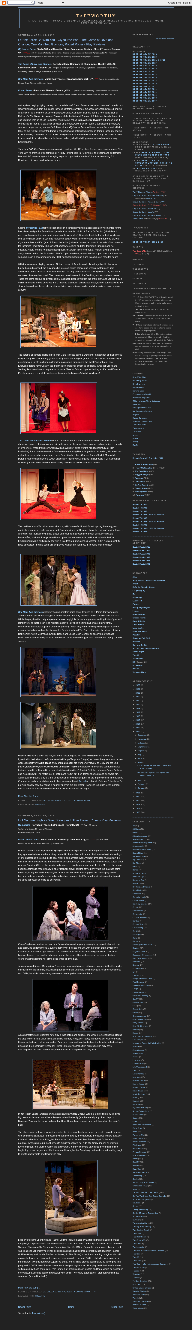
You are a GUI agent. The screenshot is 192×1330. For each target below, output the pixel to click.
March (141, 780)
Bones (135, 870)
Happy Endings (142, 475)
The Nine (136, 1254)
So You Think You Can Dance (145, 1193)
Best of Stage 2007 (145, 101)
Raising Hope (141, 492)
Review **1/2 (151, 198)
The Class (137, 1233)
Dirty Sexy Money (140, 958)
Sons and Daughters (142, 1199)
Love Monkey (138, 1074)
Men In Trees (138, 1084)
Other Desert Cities (28, 839)
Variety (135, 442)
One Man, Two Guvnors (30, 79)
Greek (135, 1013)
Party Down (137, 1128)
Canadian (137, 894)
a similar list (146, 168)
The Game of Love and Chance (34, 64)
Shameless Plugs (140, 1186)
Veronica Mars (139, 1295)
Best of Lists (138, 853)
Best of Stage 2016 (145, 75)
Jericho (136, 1046)
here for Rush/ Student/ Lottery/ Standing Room (153, 162)
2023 (138, 693)
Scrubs (136, 1179)
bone (135, 866)
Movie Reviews (139, 1094)
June (140, 758)
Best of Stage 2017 (145, 72)
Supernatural (138, 1216)
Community (140, 481)
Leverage (137, 1060)
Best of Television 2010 (148, 242)
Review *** (159, 215)
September (143, 747)
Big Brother (137, 860)
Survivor (136, 1220)
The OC (136, 1257)
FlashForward (138, 982)
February (142, 784)
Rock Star (137, 1169)
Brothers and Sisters (141, 887)
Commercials (138, 911)
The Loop (137, 1244)
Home (71, 1307)
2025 (138, 685)
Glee (135, 1006)
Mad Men (137, 1077)
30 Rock (136, 829)
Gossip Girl (137, 1009)
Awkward (140, 495)
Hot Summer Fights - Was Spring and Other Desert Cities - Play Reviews (69, 820)
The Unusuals (139, 1267)
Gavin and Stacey (140, 996)
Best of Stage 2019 (145, 66)
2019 (138, 705)
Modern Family (139, 1087)
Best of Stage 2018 (145, 69)
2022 (138, 697)
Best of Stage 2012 (145, 86)
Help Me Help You (140, 1026)
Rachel (82, 781)
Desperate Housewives (142, 955)
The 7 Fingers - (142, 192)
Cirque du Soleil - (148, 195)
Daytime (136, 948)
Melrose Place (139, 1080)
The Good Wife (141, 471)
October (141, 743)
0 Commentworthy (85, 800)
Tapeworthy (96, 16)
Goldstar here (160, 144)
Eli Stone (136, 962)
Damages (137, 934)
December (142, 735)
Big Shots (137, 863)
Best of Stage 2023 (145, 57)
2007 (138, 808)
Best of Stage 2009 (145, 95)
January (141, 788)
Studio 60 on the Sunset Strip (145, 1213)
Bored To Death (139, 873)
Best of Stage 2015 (145, 78)
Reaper (136, 1165)
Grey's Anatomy (139, 1016)
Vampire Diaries (139, 1291)
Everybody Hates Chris (142, 979)
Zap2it (135, 445)
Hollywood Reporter (141, 398)
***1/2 (156, 209)
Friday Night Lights (143, 468)
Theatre (40, 804)
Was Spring (24, 825)
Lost (134, 1070)
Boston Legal (138, 877)
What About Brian (140, 1301)
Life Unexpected (140, 1067)
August (141, 751)
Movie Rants (138, 1091)
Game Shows (138, 992)
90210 (135, 833)
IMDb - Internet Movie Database (146, 401)
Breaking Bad (138, 880)
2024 (138, 689)
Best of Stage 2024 (145, 54)
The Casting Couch (141, 1230)
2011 (138, 793)
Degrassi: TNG (139, 951)
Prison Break (138, 1138)
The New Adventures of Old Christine (148, 1250)
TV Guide (137, 432)
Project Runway (139, 1152)
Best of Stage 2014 (145, 80)
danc (135, 938)
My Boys (136, 1104)
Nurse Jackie (138, 1115)
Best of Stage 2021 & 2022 (149, 60)
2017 (138, 712)
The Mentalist (138, 1247)
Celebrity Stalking (140, 904)
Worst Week (138, 1308)
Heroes (136, 1030)
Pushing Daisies (139, 1155)
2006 (138, 812)
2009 (138, 801)
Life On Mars (138, 1063)
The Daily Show (139, 1237)
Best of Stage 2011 (145, 89)
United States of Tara (142, 1288)
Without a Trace (139, 1305)
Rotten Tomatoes (140, 418)
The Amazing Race (141, 1223)
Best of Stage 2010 (145, 92)
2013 (138, 728)
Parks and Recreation (142, 1125)
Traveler (136, 1278)
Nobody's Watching (141, 1111)
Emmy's (136, 965)
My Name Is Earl (140, 1108)
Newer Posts (24, 1307)
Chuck (135, 907)
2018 (138, 708)
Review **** (159, 202)
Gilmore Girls (138, 1002)
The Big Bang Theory (142, 1226)
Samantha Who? (140, 1172)
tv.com (135, 435)
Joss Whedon (138, 1050)
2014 (138, 724)
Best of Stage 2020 (145, 63)
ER (134, 972)
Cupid (135, 931)
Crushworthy (138, 928)
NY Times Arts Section (142, 411)
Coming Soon (138, 391)
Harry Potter (138, 1023)
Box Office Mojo (139, 377)
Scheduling (137, 1176)
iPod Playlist (138, 1040)
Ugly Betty (137, 1284)
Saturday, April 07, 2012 (57, 1292)
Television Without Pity (142, 421)
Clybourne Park (26, 49)
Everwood (137, 975)
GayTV (136, 999)
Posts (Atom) (38, 1313)
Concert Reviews (140, 917)
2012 (138, 732)
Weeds (136, 1298)
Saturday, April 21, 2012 (57, 800)
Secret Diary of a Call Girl (143, 1182)
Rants (135, 1159)
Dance (135, 941)
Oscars (136, 1118)
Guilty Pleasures (140, 1019)
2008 (138, 805)
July (140, 754)
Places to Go (138, 1135)
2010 (138, 797)
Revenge (139, 478)
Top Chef (136, 1274)
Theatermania (139, 428)
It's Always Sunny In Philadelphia (147, 1043)
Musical (136, 1101)
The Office (137, 1261)
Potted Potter (25, 90)
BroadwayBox (139, 387)
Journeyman (138, 1053)
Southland (137, 1203)
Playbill (136, 415)
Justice (136, 1057)
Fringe (135, 989)
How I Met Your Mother (142, 1036)
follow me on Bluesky (165, 38)
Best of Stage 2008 (145, 98)
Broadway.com (139, 384)
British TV (137, 883)
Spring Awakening (140, 1210)
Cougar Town (141, 488)
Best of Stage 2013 (145, 83)
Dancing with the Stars (142, 945)
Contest (136, 921)
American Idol (138, 839)
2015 (138, 720)
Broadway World (140, 381)
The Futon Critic (139, 425)
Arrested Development (142, 843)
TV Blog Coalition (140, 1281)
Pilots (135, 1132)
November (142, 739)
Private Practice (139, 1142)
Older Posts (117, 1307)
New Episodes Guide (142, 408)
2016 (138, 716)
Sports (135, 1206)
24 (134, 826)
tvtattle (135, 438)
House (135, 1033)
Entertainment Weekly (142, 394)
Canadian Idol (139, 897)
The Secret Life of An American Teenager (150, 1264)
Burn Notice (138, 890)
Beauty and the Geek (142, 849)
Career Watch (138, 900)
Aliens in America (140, 836)
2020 (138, 701)
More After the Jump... (29, 796)
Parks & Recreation (144, 464)
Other (135, 1121)
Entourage (137, 968)
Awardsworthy (139, 846)
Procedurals (138, 1149)
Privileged (137, 1145)
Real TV (136, 1162)
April (140, 762)
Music (135, 1097)
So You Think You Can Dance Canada (149, 1196)
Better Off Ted (139, 856)
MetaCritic (137, 404)
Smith (135, 1189)
